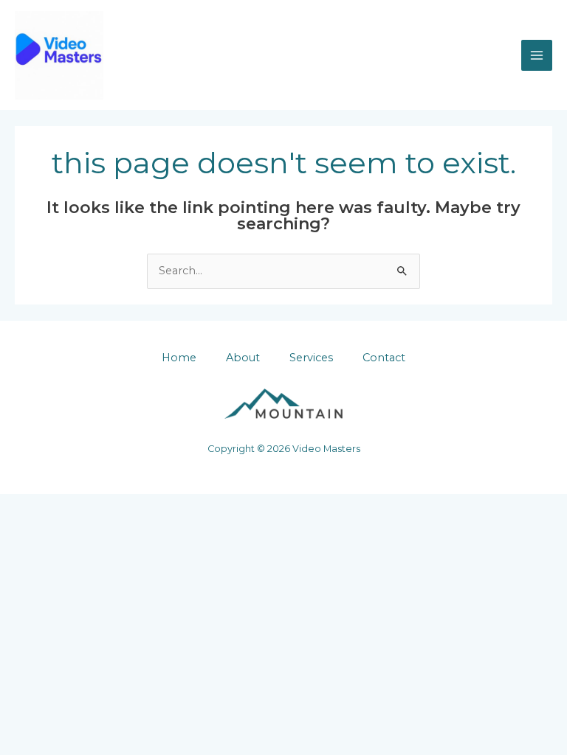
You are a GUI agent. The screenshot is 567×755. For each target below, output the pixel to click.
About (243, 357)
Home (179, 357)
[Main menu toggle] (536, 55)
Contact (383, 357)
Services (311, 357)
